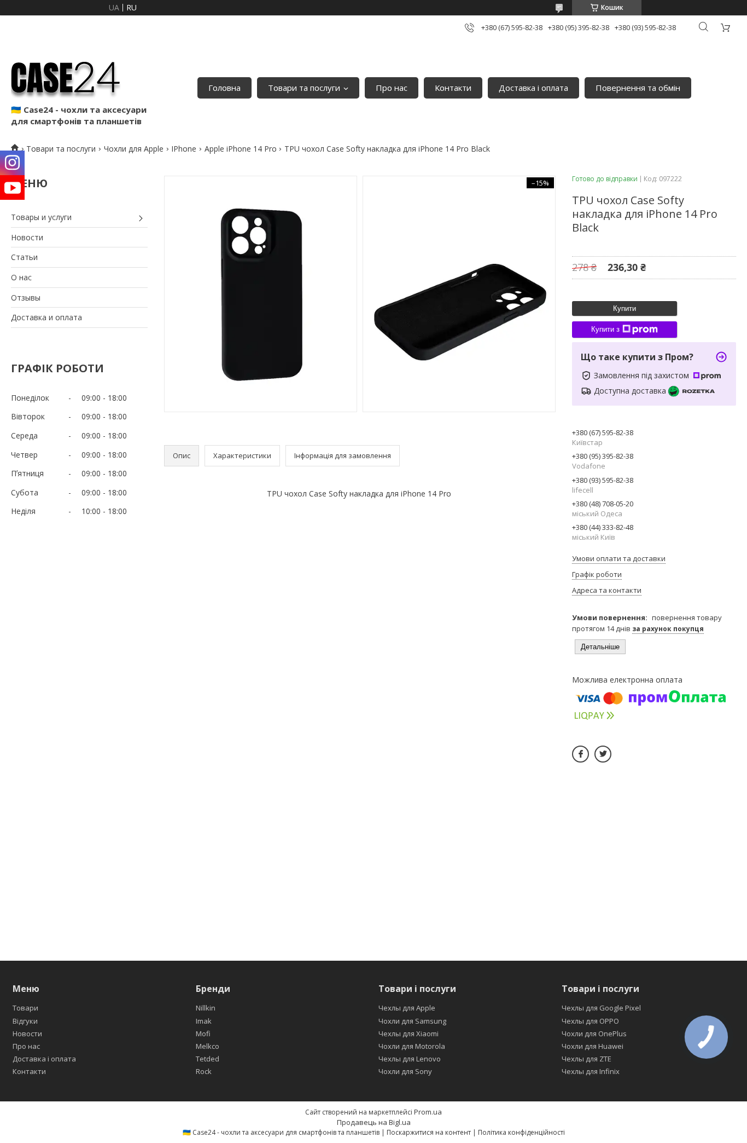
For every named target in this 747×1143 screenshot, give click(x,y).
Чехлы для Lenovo (409, 1059)
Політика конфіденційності (521, 1132)
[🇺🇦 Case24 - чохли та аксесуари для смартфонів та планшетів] (65, 76)
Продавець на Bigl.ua (374, 1122)
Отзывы (25, 297)
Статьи (24, 257)
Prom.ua (428, 1112)
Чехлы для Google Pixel (601, 1008)
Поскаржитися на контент (429, 1132)
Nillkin (205, 1008)
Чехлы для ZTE (586, 1059)
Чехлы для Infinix (591, 1071)
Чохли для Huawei (592, 1046)
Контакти (453, 87)
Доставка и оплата (46, 317)
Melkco (207, 1046)
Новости (27, 237)
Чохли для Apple (134, 148)
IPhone (183, 148)
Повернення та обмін (638, 87)
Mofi (203, 1033)
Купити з (605, 329)
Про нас (391, 87)
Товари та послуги (304, 87)
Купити (624, 308)
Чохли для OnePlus (594, 1033)
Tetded (207, 1059)
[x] (602, 754)
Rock (204, 1071)
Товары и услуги (41, 217)
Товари (25, 1008)
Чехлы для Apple (406, 1008)
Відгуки (25, 1021)
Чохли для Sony (405, 1071)
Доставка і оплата (533, 87)
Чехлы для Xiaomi (408, 1033)
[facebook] (580, 754)
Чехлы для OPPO (590, 1021)
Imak (204, 1021)
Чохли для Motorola (411, 1046)
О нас (21, 277)
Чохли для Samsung (412, 1021)
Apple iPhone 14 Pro (241, 148)
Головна (224, 87)
